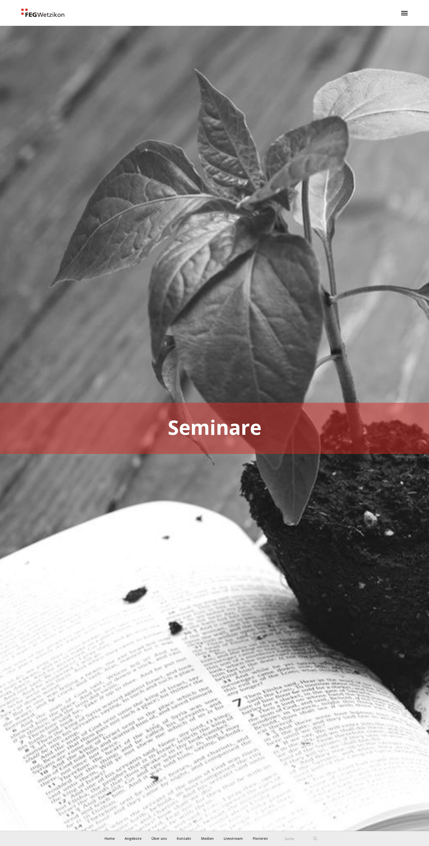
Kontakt (184, 838)
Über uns (159, 838)
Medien (207, 838)
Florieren (260, 838)
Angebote (133, 838)
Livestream (233, 838)
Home (110, 838)
